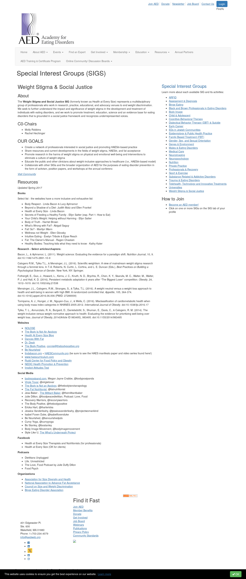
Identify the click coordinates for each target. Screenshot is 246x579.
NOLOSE (30, 328)
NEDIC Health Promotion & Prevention (46, 364)
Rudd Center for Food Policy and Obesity (48, 360)
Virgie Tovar (31, 382)
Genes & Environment (181, 144)
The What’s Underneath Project (58, 432)
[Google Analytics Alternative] (130, 495)
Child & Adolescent (179, 115)
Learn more (104, 574)
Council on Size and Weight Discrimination (49, 486)
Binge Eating (176, 104)
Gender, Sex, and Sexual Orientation (190, 140)
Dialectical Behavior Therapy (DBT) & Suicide (194, 122)
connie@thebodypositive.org (63, 346)
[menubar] (182, 3)
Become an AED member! (184, 204)
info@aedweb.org (30, 537)
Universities (175, 187)
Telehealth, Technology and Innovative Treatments (198, 184)
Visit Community (27, 174)
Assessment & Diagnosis (183, 101)
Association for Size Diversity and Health (48, 479)
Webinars (78, 524)
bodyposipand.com (35, 378)
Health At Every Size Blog (39, 335)
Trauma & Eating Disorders (184, 180)
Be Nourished (32, 349)
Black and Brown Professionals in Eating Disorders (197, 108)
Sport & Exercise (178, 173)
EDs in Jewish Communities (184, 130)
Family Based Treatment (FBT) (186, 137)
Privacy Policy (81, 532)
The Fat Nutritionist (36, 389)
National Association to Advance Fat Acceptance (52, 483)
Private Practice (178, 166)
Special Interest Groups (184, 86)
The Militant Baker (50, 393)
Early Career (176, 126)
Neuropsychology (179, 158)
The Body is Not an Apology (40, 385)
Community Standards (86, 535)
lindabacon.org (33, 353)
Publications (80, 528)
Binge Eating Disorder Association (44, 490)
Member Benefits (83, 510)
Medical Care (176, 151)
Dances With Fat (34, 339)
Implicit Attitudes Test (37, 367)
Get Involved (80, 517)
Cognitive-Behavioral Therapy (186, 119)
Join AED (153, 4)
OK (237, 574)
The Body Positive (35, 346)
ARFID (172, 97)
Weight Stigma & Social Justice (186, 191)
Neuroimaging (177, 155)
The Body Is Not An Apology (41, 331)
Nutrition (173, 162)
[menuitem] (154, 3)
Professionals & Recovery (183, 169)
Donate (165, 4)
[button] (40, 52)
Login (222, 4)
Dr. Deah (30, 342)
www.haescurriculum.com (39, 357)
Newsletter (178, 4)
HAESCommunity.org (57, 353)
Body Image (176, 112)
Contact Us (208, 4)
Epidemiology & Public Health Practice (190, 133)
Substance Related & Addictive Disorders (192, 176)
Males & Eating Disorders (183, 148)
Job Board (193, 4)
